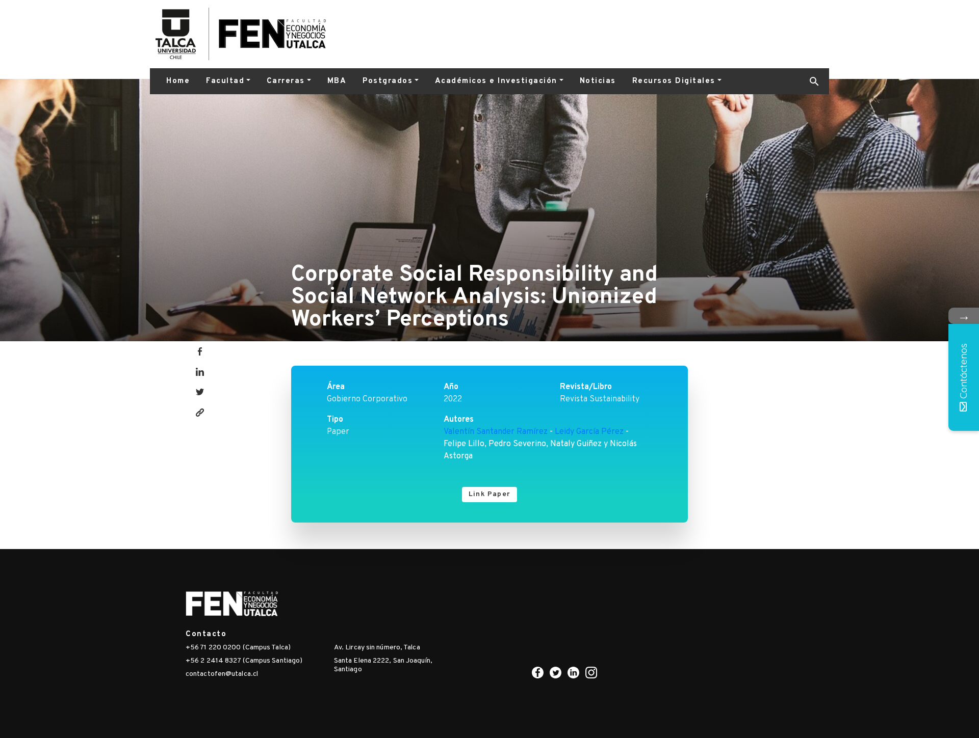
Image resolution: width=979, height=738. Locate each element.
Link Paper (489, 494)
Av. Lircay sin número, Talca (377, 647)
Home (178, 81)
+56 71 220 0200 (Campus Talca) (238, 647)
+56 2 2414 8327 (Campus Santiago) (244, 661)
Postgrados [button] (388, 81)
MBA (337, 81)
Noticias (598, 81)
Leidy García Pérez (589, 432)
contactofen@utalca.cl (222, 674)
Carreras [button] (286, 81)
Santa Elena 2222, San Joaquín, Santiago (383, 665)
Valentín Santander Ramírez (496, 432)
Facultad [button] (225, 81)
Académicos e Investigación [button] (496, 81)
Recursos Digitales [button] (673, 81)
